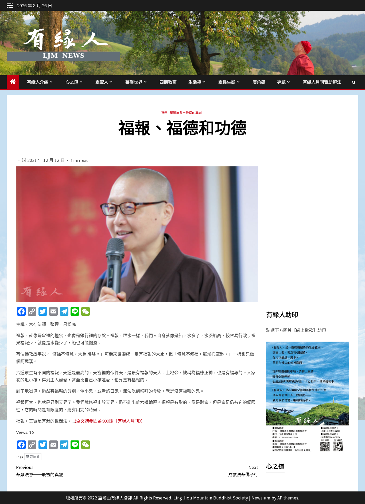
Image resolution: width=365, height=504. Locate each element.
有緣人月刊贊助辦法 (322, 82)
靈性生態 (226, 82)
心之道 (71, 82)
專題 (281, 82)
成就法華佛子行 (243, 471)
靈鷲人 (101, 82)
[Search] (353, 82)
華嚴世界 (133, 82)
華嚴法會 (33, 456)
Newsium (260, 497)
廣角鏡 (259, 82)
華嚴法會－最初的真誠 (186, 112)
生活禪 (194, 82)
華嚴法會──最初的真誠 (39, 471)
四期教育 (168, 82)
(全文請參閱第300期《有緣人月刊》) (108, 420)
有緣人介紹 (37, 82)
